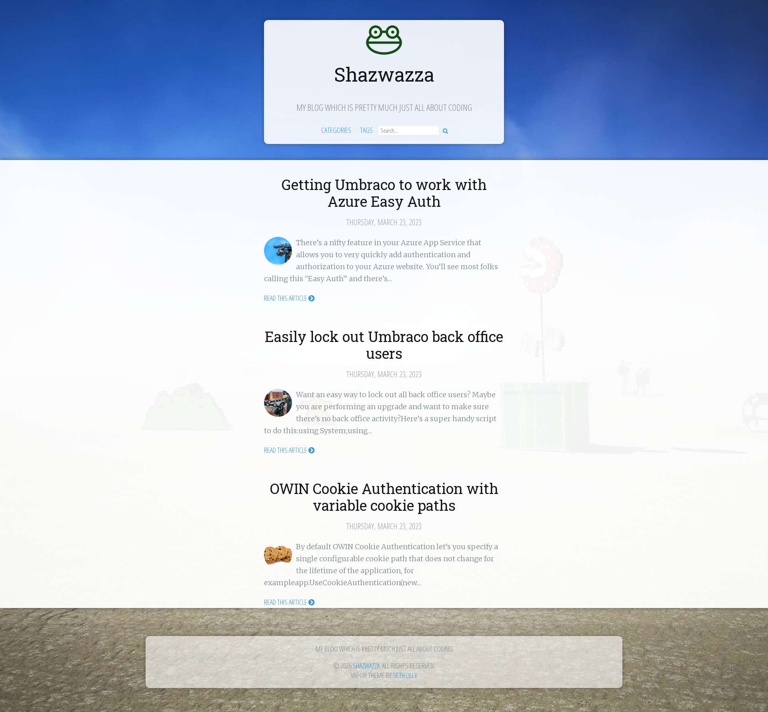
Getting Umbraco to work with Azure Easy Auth (384, 193)
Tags (366, 130)
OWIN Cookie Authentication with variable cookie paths (384, 497)
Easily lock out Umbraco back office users (384, 345)
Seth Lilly (405, 675)
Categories (336, 130)
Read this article (286, 298)
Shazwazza (384, 74)
